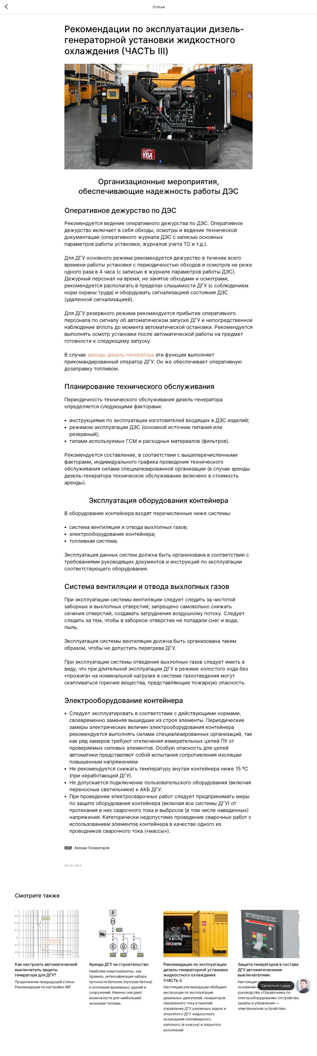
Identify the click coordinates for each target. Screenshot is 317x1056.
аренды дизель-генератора (120, 355)
